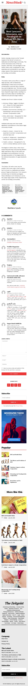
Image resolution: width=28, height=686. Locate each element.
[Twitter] (12, 385)
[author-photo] (3, 518)
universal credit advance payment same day (16, 276)
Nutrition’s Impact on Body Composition (14, 565)
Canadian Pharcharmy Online (14, 242)
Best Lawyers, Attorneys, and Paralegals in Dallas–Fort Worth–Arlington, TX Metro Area (7, 189)
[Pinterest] (15, 385)
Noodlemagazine (11, 250)
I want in (13, 402)
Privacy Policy (19, 405)
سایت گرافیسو (11, 304)
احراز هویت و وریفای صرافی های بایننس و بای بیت (16, 296)
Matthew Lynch (15, 46)
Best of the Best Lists (14, 28)
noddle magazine (13, 247)
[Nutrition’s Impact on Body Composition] (5, 468)
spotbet (9, 219)
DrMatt (5, 518)
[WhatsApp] (19, 385)
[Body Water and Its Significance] (5, 481)
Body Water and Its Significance (15, 481)
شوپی (8, 291)
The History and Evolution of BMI (12, 540)
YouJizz (9, 268)
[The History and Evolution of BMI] (5, 461)
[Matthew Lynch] (14, 202)
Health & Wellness (6, 652)
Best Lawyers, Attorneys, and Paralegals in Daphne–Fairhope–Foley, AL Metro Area (20, 189)
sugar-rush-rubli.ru (14, 323)
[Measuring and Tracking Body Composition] (5, 474)
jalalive (9, 228)
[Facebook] (8, 385)
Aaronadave (11, 239)
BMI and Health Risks (16, 454)
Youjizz (9, 265)
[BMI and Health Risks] (5, 454)
